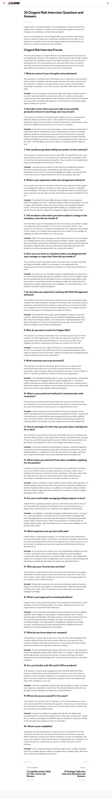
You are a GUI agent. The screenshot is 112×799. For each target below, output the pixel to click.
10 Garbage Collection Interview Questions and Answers (73, 773)
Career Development (32, 767)
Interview (82, 767)
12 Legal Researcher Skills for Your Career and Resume (39, 773)
